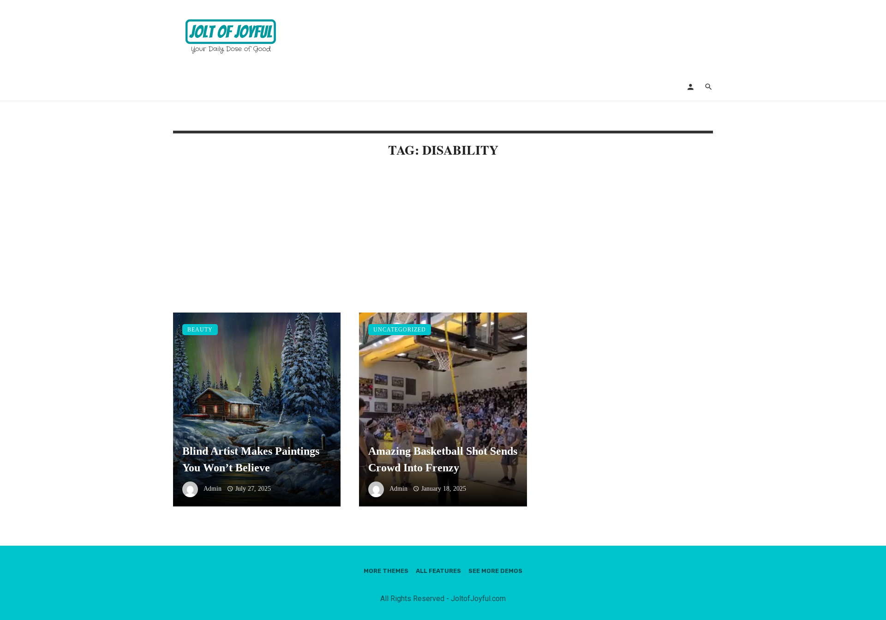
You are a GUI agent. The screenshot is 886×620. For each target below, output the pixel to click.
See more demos (495, 570)
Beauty (200, 329)
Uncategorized (399, 329)
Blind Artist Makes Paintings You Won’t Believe (250, 459)
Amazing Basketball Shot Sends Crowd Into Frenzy (442, 459)
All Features (438, 570)
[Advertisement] (443, 244)
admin (213, 488)
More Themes (386, 570)
